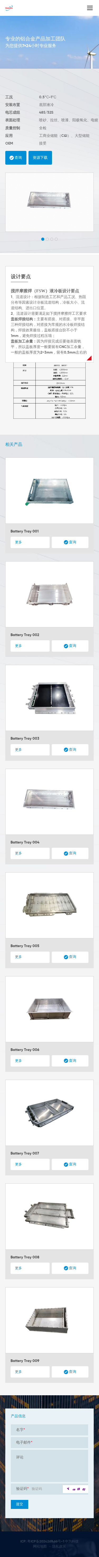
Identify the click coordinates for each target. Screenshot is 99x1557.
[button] (42, 239)
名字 (20, 1430)
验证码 (22, 1489)
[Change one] (75, 1489)
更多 (18, 542)
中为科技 (72, 1541)
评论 (19, 1457)
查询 (18, 158)
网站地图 (40, 1546)
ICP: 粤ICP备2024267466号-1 (42, 1541)
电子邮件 (24, 1442)
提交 (19, 1504)
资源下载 (40, 158)
